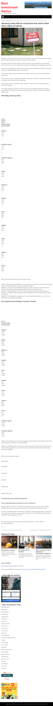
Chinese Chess (4, 628)
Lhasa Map (3, 647)
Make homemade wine (6, 649)
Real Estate (3, 526)
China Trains (4, 626)
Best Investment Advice (9, 7)
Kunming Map (4, 642)
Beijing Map (4, 609)
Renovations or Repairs (8, 550)
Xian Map (3, 668)
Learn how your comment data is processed (33, 569)
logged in (10, 566)
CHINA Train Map (5, 623)
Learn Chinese (4, 644)
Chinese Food (4, 630)
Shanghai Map (4, 656)
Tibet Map (3, 661)
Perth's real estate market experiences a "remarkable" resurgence (43, 551)
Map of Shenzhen (5, 654)
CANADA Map (4, 614)
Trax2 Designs (4, 663)
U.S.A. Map (3, 666)
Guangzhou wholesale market (8, 637)
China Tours (4, 621)
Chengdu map (4, 616)
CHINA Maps (4, 619)
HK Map (3, 640)
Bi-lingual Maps (5, 612)
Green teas (3, 633)
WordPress (45, 704)
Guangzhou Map (5, 635)
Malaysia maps (4, 652)
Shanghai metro (5, 659)
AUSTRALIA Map (5, 607)
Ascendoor (34, 704)
